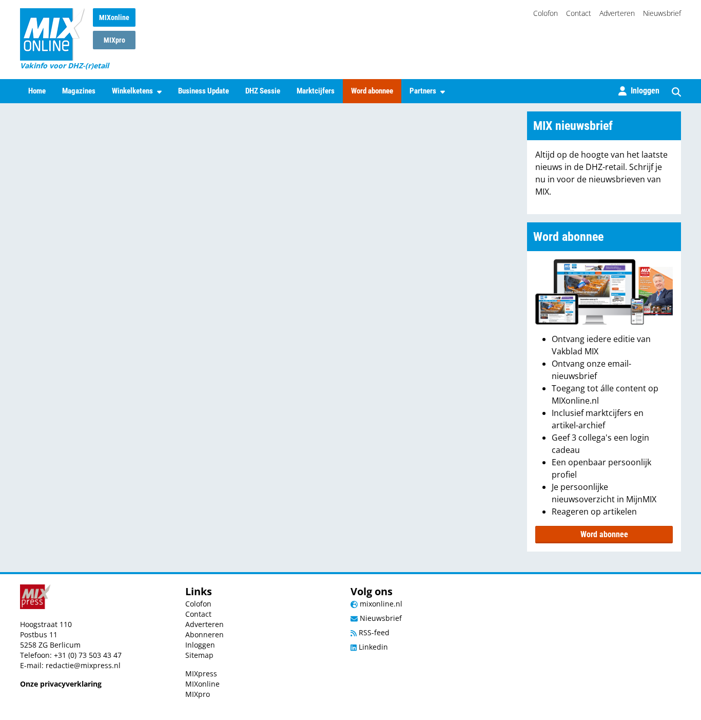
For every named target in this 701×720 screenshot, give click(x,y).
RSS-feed (373, 632)
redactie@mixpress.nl (83, 665)
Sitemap (199, 655)
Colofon (545, 13)
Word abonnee (372, 91)
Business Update (203, 91)
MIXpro (114, 40)
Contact (578, 13)
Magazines (78, 91)
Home (37, 91)
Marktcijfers (316, 91)
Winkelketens (132, 91)
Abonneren (204, 634)
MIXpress (201, 673)
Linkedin (372, 647)
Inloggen (200, 645)
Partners (423, 91)
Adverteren (617, 13)
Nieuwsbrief (662, 13)
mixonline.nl (380, 604)
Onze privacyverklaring (61, 684)
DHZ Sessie (262, 91)
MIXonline (114, 17)
